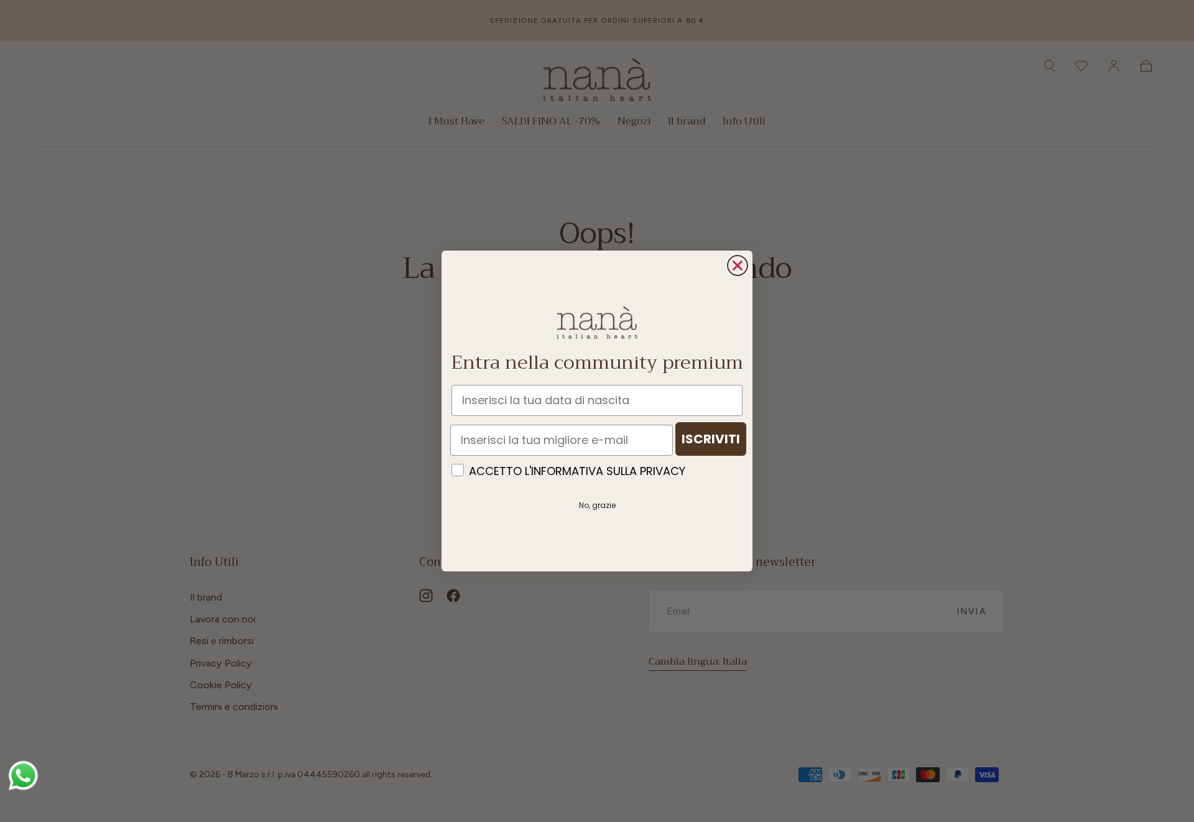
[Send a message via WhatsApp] (23, 776)
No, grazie (597, 505)
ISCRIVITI (711, 439)
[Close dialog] (737, 265)
